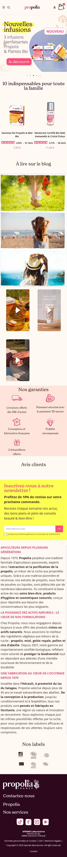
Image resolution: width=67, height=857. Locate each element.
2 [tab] (30, 75)
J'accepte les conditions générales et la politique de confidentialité (34, 534)
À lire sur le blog (33, 164)
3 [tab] (33, 75)
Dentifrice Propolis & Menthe (50, 132)
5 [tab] (40, 75)
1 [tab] (27, 75)
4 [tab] (36, 75)
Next (62, 44)
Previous (5, 44)
